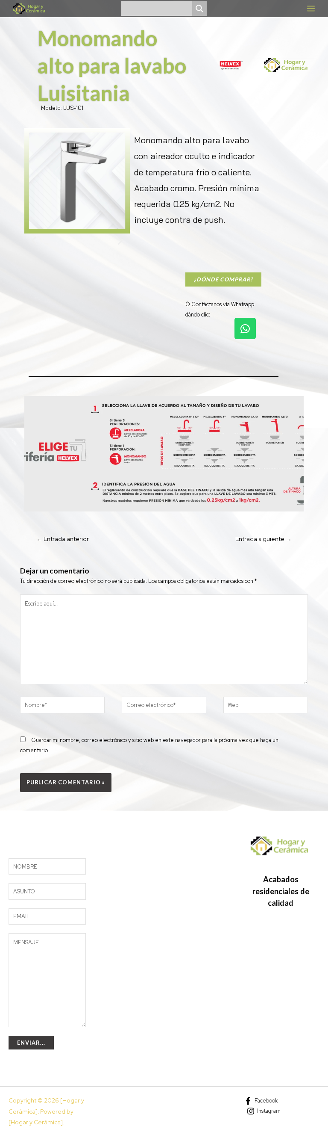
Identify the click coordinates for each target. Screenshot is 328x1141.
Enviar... (31, 1042)
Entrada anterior (62, 539)
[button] (34, 240)
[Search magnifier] (199, 8)
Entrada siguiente (263, 539)
